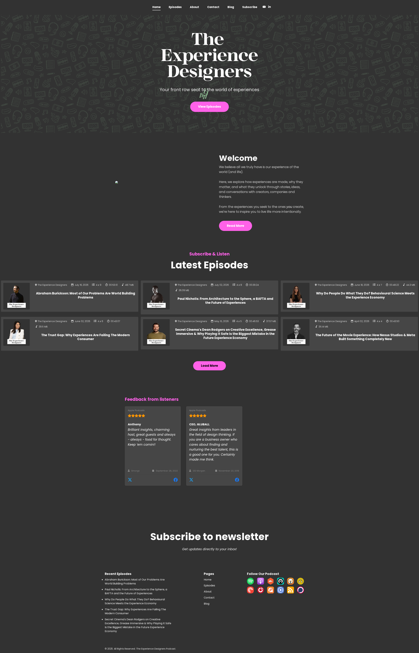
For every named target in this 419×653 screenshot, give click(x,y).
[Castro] (280, 584)
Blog (231, 7)
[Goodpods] (300, 584)
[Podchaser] (300, 592)
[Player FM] (260, 592)
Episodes (175, 7)
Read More (235, 226)
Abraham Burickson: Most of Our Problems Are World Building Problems (85, 295)
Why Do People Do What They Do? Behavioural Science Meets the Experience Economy (365, 295)
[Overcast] (290, 584)
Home (156, 7)
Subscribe (249, 7)
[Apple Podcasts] (260, 584)
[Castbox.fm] (270, 584)
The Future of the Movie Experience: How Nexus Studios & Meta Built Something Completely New (365, 337)
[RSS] (290, 592)
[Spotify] (250, 584)
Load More (209, 365)
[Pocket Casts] (250, 592)
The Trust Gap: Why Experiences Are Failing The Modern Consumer (85, 337)
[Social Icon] (269, 7)
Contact (213, 7)
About (194, 7)
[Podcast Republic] (280, 592)
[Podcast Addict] (270, 592)
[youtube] (264, 7)
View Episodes (209, 106)
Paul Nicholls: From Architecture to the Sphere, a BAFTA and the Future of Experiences (225, 301)
